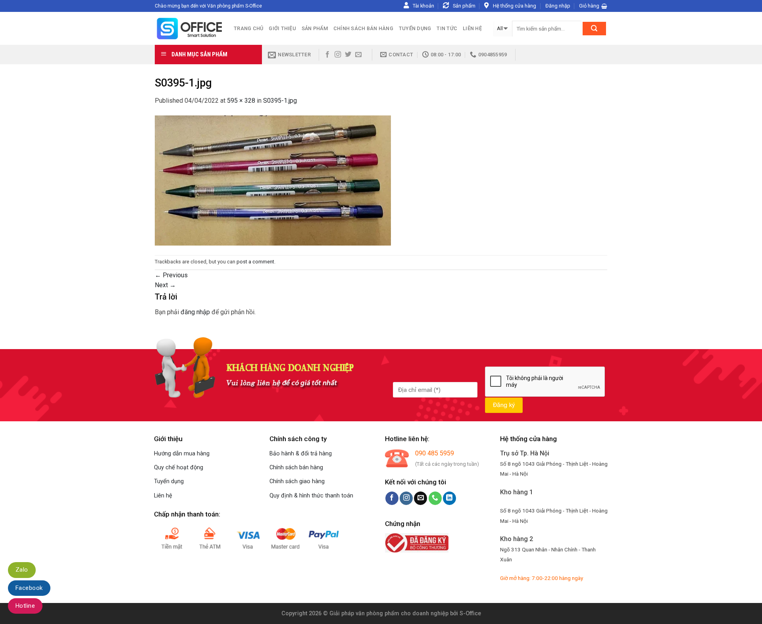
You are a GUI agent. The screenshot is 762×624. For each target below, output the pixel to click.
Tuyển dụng (415, 28)
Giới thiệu (282, 28)
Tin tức (447, 28)
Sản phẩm (315, 28)
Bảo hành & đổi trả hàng (300, 453)
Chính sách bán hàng (363, 28)
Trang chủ (248, 28)
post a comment (255, 262)
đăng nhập (195, 312)
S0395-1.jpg (280, 100)
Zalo (21, 569)
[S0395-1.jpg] (273, 180)
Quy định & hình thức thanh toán (311, 495)
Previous (171, 275)
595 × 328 (241, 100)
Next (165, 285)
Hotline (25, 605)
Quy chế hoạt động (178, 467)
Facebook (29, 587)
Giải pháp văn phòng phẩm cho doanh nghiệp (388, 613)
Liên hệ (472, 28)
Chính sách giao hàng (297, 481)
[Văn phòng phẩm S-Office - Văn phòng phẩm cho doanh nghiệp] (188, 28)
